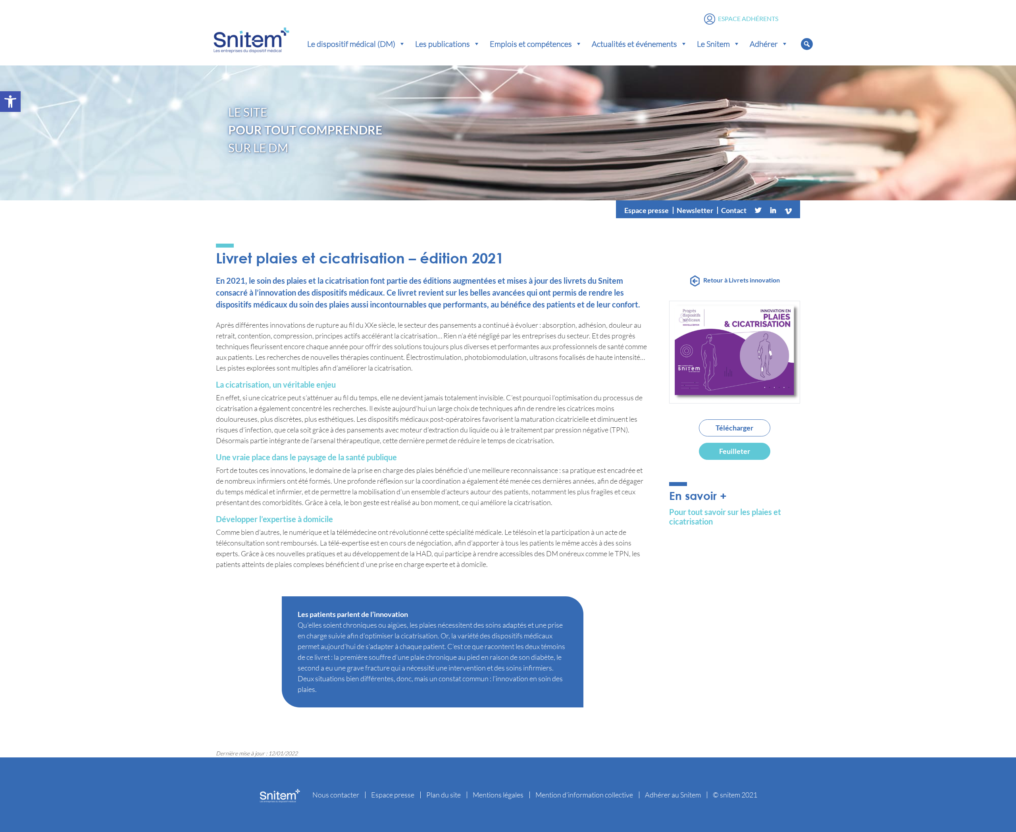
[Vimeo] (788, 210)
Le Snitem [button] (713, 43)
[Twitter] (758, 210)
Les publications (442, 43)
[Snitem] (251, 38)
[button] (10, 101)
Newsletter (695, 210)
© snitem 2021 (735, 794)
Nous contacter (335, 794)
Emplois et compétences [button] (531, 43)
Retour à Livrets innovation (741, 280)
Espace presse (646, 210)
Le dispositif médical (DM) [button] (351, 43)
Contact (734, 210)
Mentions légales (498, 794)
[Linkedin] (773, 210)
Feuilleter (734, 451)
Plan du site (443, 794)
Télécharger (734, 427)
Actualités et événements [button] (634, 43)
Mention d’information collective (584, 794)
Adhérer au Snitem (673, 794)
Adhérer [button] (764, 43)
